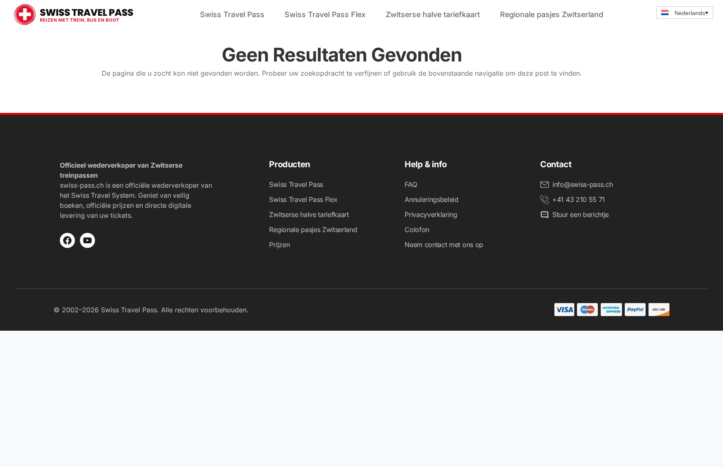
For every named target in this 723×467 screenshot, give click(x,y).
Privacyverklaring (431, 214)
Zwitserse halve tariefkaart (433, 14)
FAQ (411, 184)
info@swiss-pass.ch (582, 184)
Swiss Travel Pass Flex (325, 14)
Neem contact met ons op (444, 244)
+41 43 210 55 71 (578, 199)
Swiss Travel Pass (232, 14)
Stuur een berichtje (580, 214)
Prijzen (279, 244)
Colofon (417, 229)
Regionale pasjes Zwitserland (551, 14)
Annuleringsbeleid (432, 199)
